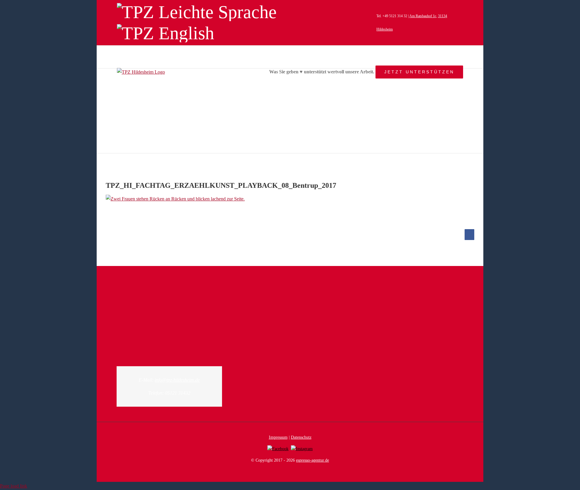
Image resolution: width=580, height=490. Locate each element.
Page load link (13, 485)
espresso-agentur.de (312, 460)
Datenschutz (301, 437)
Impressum (278, 437)
